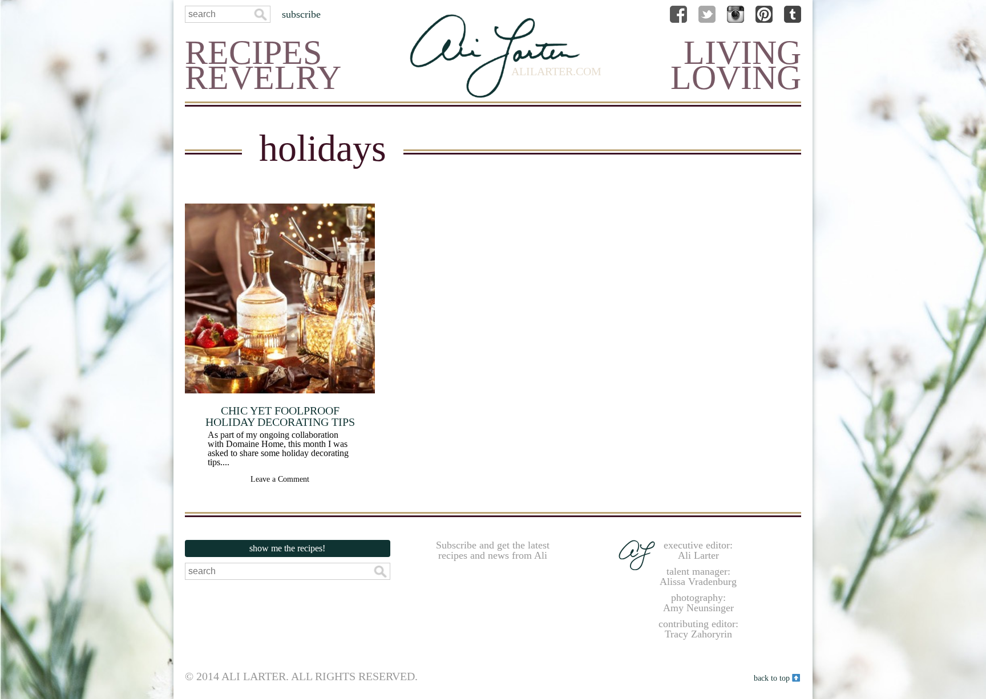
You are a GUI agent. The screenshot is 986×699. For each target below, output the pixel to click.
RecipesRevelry (263, 65)
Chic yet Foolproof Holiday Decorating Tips (280, 416)
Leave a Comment (279, 479)
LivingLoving (735, 65)
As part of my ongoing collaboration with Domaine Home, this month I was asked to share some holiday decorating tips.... (278, 448)
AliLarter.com (556, 71)
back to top (773, 677)
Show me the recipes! (287, 548)
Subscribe (301, 14)
